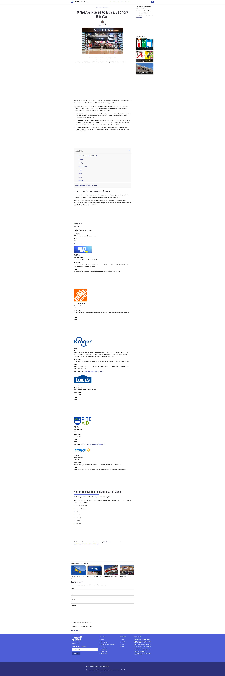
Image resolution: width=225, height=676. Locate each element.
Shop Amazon (77, 244)
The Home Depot (83, 166)
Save (126, 2)
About (130, 2)
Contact (102, 641)
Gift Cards (104, 7)
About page (139, 17)
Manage (113, 2)
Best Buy (81, 163)
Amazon (81, 159)
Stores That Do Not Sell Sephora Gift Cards (86, 185)
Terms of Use (104, 649)
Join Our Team (104, 653)
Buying (108, 7)
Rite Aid (80, 177)
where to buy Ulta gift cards (103, 542)
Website (73, 600)
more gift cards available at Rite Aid (96, 444)
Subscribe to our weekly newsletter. (82, 626)
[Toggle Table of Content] (129, 150)
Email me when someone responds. (82, 622)
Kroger (80, 170)
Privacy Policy (104, 648)
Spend (122, 2)
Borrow (118, 2)
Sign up (76, 653)
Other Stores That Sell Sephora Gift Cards (87, 156)
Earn (110, 2)
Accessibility (104, 651)
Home (97, 7)
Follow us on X (75, 643)
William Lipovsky (102, 24)
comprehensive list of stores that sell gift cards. (86, 544)
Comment (74, 605)
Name (73, 588)
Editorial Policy (106, 58)
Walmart (81, 180)
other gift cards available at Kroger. (94, 371)
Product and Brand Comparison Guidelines (108, 645)
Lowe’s (80, 173)
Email (73, 594)
